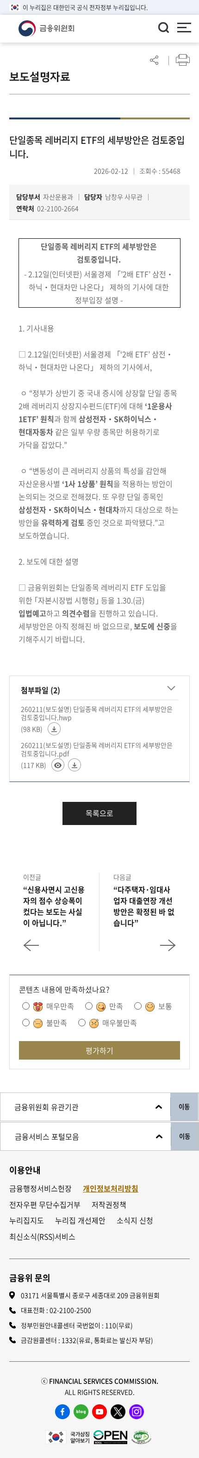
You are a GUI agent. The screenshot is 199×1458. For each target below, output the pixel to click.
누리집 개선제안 (80, 1220)
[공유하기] (154, 60)
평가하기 (99, 1050)
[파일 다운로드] (54, 728)
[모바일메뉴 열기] (184, 28)
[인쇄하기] (183, 60)
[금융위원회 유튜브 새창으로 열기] (99, 1411)
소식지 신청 (135, 1220)
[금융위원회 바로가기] (46, 27)
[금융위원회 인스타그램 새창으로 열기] (136, 1411)
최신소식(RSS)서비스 (42, 1236)
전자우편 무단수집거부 (45, 1205)
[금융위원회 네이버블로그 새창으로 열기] (81, 1411)
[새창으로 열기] (67, 1435)
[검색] (163, 27)
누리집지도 (26, 1220)
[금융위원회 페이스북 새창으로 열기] (62, 1411)
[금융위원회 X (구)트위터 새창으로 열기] (118, 1411)
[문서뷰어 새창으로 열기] (57, 764)
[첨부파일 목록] (171, 688)
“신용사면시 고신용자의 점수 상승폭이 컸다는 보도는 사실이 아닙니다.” (54, 906)
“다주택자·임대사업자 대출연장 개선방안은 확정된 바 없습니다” (143, 906)
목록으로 (99, 813)
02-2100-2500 (70, 1310)
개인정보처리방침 (110, 1188)
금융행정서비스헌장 (40, 1188)
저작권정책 (109, 1205)
